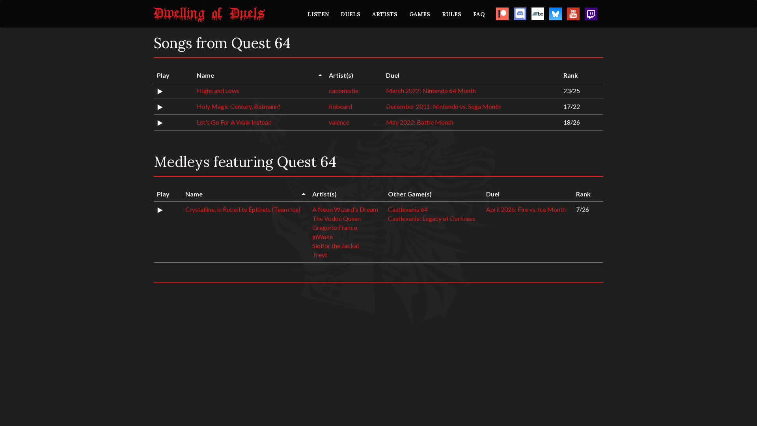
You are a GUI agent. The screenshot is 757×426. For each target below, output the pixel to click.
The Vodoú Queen (336, 218)
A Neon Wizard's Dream (345, 209)
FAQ (479, 14)
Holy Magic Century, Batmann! (238, 106)
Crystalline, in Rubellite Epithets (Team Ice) (242, 209)
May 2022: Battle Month (419, 122)
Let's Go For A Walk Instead (234, 122)
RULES (451, 14)
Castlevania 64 (408, 209)
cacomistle (343, 90)
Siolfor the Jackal (335, 245)
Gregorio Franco (334, 227)
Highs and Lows (218, 90)
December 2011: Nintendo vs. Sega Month (443, 106)
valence (339, 122)
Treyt (319, 254)
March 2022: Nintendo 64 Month (431, 90)
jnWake (322, 236)
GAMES (419, 14)
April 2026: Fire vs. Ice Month (526, 209)
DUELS (350, 14)
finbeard (340, 106)
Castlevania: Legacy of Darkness (431, 218)
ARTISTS (384, 14)
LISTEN (318, 14)
